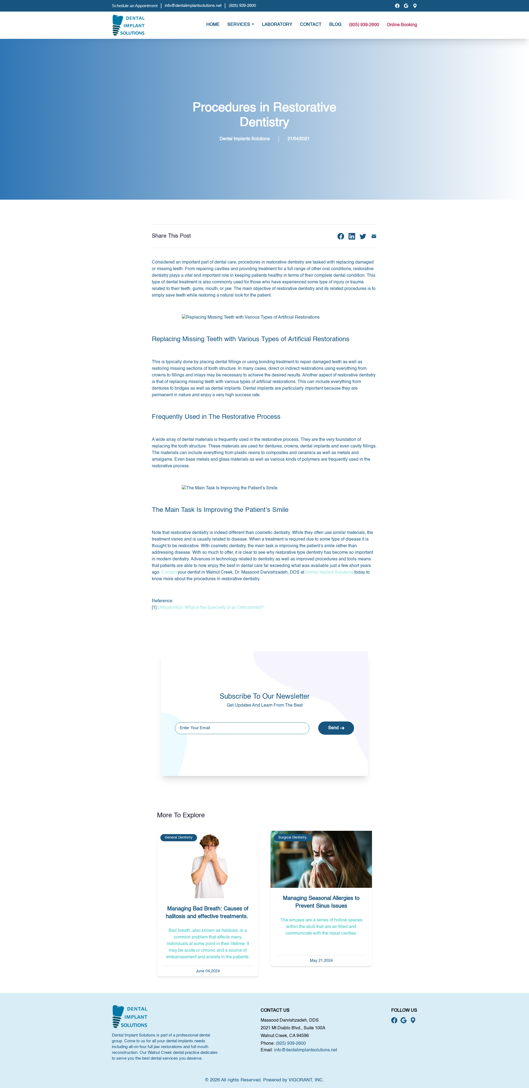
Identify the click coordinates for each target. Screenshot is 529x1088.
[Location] (415, 6)
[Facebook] (397, 6)
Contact (169, 572)
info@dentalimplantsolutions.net (193, 6)
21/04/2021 (299, 139)
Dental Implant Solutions (329, 572)
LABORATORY (277, 25)
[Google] (406, 6)
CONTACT (311, 25)
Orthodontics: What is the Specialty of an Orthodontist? (211, 608)
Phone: (268, 1043)
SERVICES (238, 25)
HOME (213, 25)
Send (333, 728)
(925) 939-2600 (242, 6)
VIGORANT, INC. (306, 1080)
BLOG (335, 25)
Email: (267, 1050)
